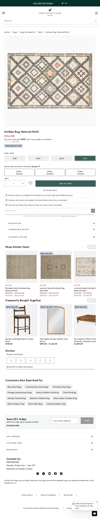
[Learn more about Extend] (39, 166)
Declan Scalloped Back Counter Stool (19, 340)
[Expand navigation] (5, 13)
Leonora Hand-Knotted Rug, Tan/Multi (52, 289)
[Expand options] (94, 223)
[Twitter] (62, 473)
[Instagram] (38, 473)
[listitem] (14, 387)
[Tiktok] (44, 473)
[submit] (96, 21)
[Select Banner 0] (62, 3)
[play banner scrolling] (66, 3)
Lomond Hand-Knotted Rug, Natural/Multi (86, 289)
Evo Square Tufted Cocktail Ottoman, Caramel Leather (86, 340)
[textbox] (14, 183)
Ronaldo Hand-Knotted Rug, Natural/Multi (17, 289)
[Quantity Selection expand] (23, 183)
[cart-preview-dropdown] (96, 13)
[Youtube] (50, 473)
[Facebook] (56, 473)
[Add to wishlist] (30, 183)
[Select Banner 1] (64, 3)
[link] (50, 223)
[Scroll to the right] (94, 247)
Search (8, 20)
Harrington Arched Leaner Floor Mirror (54, 340)
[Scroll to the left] (89, 247)
